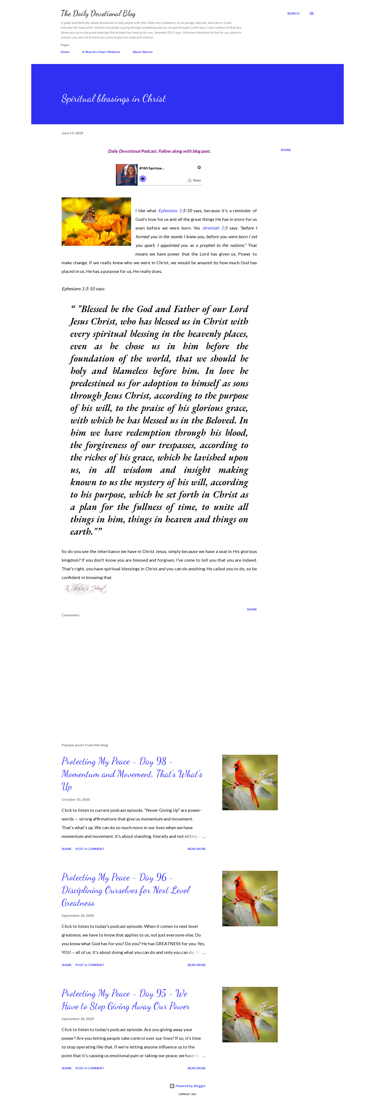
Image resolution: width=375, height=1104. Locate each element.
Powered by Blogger (190, 1086)
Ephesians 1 (169, 210)
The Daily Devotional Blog (98, 13)
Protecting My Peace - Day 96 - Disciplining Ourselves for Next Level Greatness (125, 889)
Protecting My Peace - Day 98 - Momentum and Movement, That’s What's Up (132, 773)
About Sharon (143, 52)
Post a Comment (90, 849)
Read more (197, 849)
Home (65, 52)
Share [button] (286, 150)
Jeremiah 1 (213, 227)
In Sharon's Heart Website (101, 52)
